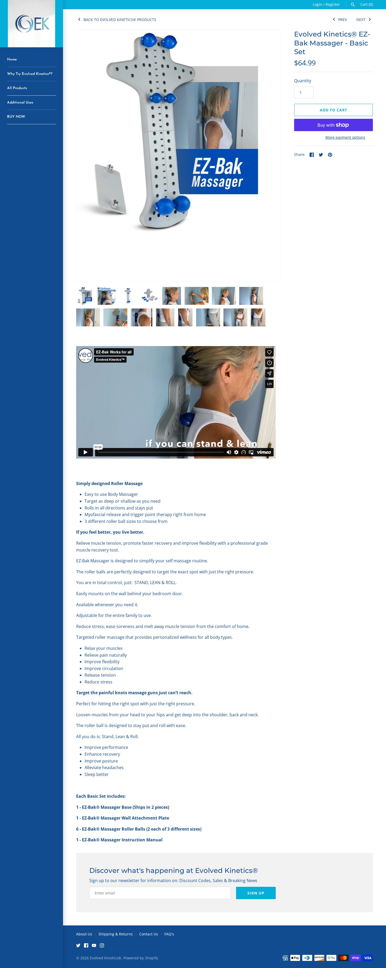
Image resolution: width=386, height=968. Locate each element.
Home (12, 59)
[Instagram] (102, 946)
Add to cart (333, 109)
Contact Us (148, 933)
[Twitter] (78, 946)
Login (317, 4)
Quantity (302, 81)
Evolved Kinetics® (105, 957)
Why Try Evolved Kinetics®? (29, 74)
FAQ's (169, 933)
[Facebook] (86, 946)
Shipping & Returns (115, 933)
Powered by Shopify (140, 957)
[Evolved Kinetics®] (31, 23)
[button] (269, 270)
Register (333, 4)
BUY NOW (16, 117)
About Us (84, 933)
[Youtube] (94, 946)
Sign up (255, 892)
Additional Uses (20, 102)
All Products (17, 88)
